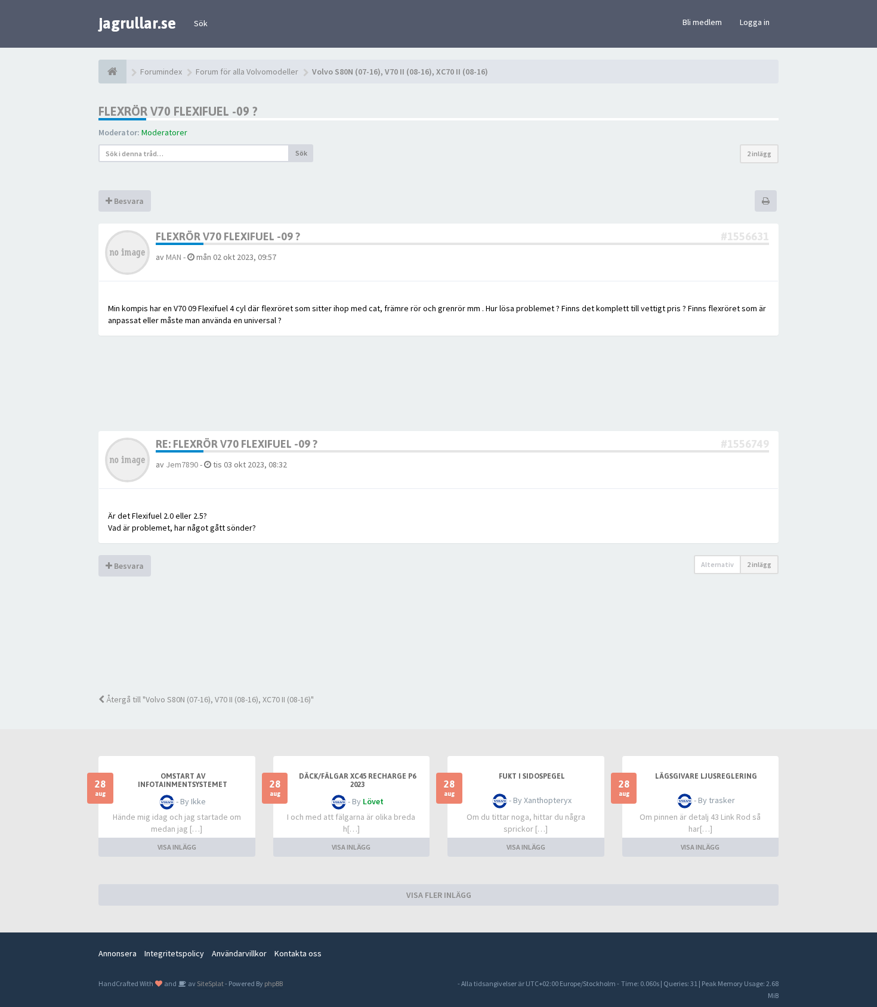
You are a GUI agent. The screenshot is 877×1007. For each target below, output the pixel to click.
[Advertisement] (447, 642)
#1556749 (745, 444)
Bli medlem (702, 22)
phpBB (273, 983)
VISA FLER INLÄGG (438, 895)
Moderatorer (164, 132)
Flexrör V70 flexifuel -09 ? (178, 111)
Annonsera (117, 953)
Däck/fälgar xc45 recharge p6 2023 (357, 780)
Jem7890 (182, 464)
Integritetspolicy (174, 953)
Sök (201, 23)
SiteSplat (210, 983)
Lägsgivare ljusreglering (706, 776)
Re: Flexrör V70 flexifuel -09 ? (236, 444)
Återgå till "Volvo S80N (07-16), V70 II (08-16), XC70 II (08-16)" (209, 699)
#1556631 (745, 236)
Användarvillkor (239, 953)
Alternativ (717, 564)
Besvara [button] (128, 201)
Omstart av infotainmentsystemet (182, 780)
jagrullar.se (137, 23)
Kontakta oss (298, 953)
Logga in (755, 22)
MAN (173, 257)
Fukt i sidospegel (532, 776)
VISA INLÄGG (177, 846)
